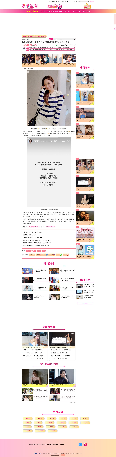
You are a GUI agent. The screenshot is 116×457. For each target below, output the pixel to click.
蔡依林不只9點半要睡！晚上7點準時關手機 (60, 349)
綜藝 (56, 11)
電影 (68, 11)
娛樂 (28, 39)
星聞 (52, 11)
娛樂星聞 (24, 39)
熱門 (44, 11)
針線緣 (28, 11)
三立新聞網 (52, 1)
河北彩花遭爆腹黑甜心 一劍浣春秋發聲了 (60, 356)
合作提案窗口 (56, 444)
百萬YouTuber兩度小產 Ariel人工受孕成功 (32, 232)
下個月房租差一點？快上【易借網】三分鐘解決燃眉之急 (36, 240)
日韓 (64, 11)
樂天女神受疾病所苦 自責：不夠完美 (31, 347)
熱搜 (48, 11)
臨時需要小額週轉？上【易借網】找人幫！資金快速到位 (36, 242)
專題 (76, 11)
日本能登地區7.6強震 (50, 226)
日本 (38, 128)
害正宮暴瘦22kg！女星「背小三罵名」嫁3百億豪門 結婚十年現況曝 (40, 390)
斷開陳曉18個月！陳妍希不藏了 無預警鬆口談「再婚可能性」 (35, 385)
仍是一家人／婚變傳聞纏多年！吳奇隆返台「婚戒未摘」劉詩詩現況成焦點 (42, 64)
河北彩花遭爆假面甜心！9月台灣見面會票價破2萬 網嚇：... (37, 245)
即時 (40, 11)
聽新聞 (50, 39)
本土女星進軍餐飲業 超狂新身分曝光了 (32, 352)
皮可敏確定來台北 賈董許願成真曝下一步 (60, 359)
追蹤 (52, 254)
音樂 (72, 11)
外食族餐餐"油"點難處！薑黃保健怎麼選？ (88, 297)
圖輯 (88, 11)
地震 (69, 131)
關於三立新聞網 (33, 444)
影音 (80, 11)
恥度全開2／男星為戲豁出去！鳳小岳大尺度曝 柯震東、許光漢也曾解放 (28, 64)
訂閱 (38, 254)
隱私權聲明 (40, 444)
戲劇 (60, 11)
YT (71, 1)
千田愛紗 (48, 133)
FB (69, 1)
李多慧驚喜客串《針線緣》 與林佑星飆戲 (33, 359)
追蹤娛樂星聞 (64, 1)
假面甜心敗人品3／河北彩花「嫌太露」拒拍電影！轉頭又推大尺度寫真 (69, 64)
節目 (84, 11)
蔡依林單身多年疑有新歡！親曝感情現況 (59, 347)
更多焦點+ (85, 303)
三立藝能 (58, 1)
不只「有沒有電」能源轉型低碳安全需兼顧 (89, 286)
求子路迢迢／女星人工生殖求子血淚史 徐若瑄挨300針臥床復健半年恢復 (56, 64)
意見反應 (62, 444)
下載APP (32, 254)
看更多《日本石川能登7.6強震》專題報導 (35, 36)
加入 (45, 254)
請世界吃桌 (34, 11)
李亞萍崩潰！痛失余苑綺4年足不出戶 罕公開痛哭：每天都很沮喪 (68, 390)
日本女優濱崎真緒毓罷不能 (34, 226)
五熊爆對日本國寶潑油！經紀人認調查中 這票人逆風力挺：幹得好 (68, 397)
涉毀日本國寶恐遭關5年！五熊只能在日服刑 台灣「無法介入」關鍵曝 (40, 397)
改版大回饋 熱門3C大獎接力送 (30, 234)
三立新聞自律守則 (47, 444)
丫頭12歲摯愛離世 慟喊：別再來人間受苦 (33, 356)
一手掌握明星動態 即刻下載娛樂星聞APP (32, 237)
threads (75, 1)
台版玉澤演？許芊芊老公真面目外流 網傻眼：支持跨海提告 (62, 385)
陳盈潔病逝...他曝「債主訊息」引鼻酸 (59, 352)
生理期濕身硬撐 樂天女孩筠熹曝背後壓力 (33, 349)
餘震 (47, 128)
